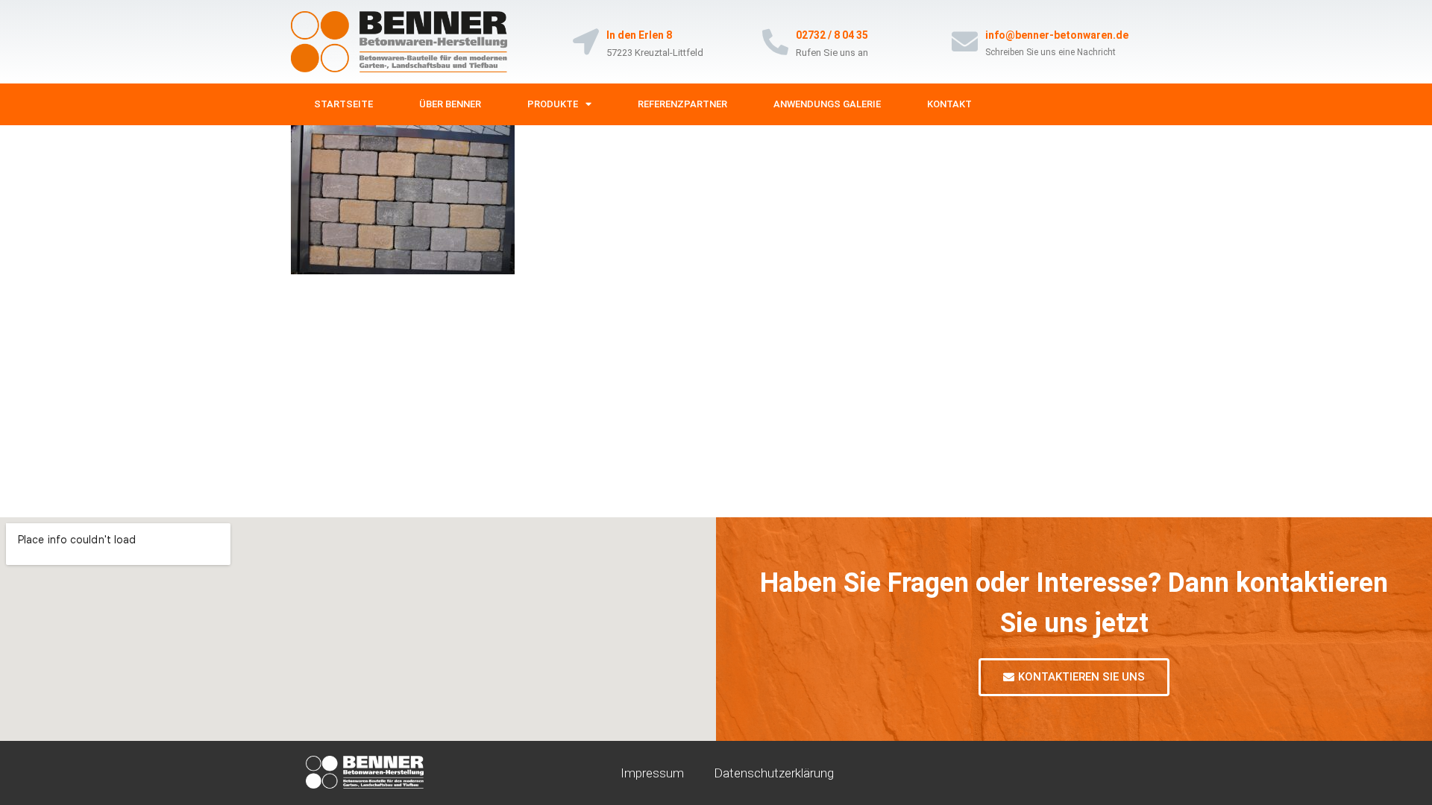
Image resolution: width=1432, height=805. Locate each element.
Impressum (652, 772)
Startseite (343, 104)
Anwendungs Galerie (827, 104)
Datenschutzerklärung (774, 772)
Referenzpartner (682, 104)
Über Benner (450, 104)
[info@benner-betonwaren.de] (965, 41)
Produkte (552, 104)
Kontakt (949, 104)
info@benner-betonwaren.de (1056, 35)
